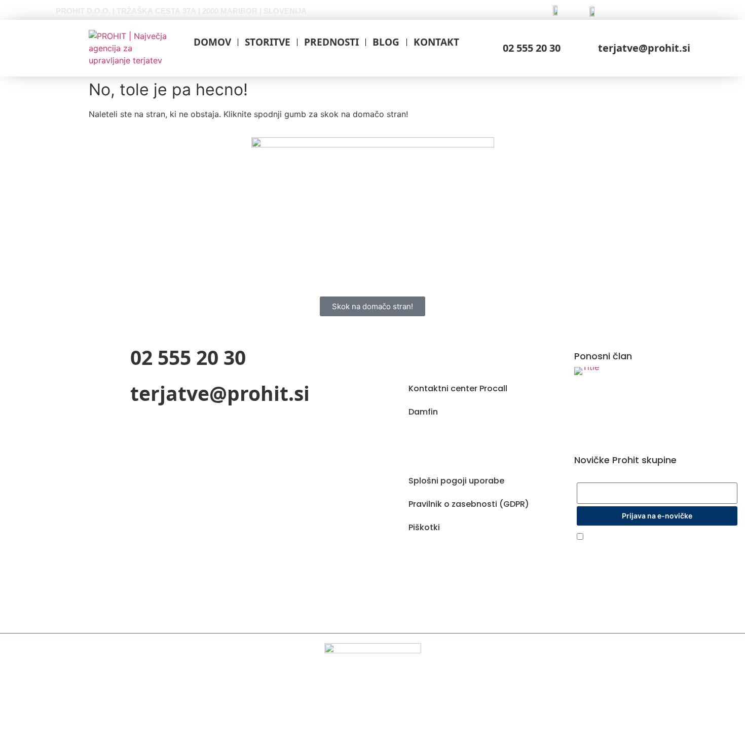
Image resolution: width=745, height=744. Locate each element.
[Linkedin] (449, 557)
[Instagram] (428, 557)
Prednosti (331, 42)
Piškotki (424, 527)
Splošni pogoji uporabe (456, 481)
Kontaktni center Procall (457, 388)
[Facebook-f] (406, 557)
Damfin (423, 412)
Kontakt (436, 42)
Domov (212, 42)
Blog (385, 42)
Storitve (267, 42)
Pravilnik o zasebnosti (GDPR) (468, 504)
